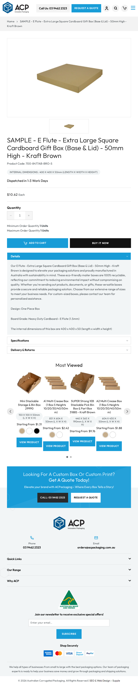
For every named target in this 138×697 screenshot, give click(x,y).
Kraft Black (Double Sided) (37, 431)
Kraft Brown (22, 431)
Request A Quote (86, 8)
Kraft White (29, 431)
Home (10, 21)
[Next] (127, 411)
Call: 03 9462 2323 (52, 497)
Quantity (14, 207)
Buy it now (100, 243)
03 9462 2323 (32, 547)
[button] (115, 8)
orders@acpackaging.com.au (96, 547)
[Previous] (10, 411)
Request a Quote (86, 497)
